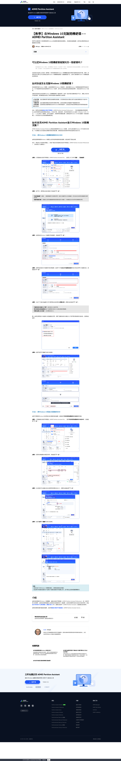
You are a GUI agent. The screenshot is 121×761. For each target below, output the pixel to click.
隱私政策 (95, 739)
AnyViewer (95, 709)
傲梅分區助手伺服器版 (57, 608)
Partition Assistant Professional (58, 707)
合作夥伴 (78, 722)
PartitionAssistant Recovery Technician (59, 722)
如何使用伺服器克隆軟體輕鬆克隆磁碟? (42, 660)
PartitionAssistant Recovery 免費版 (58, 717)
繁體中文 (24, 710)
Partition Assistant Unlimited (57, 712)
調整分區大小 (50, 604)
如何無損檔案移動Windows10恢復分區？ (42, 650)
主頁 (33, 28)
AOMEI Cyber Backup (97, 707)
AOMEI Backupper (96, 704)
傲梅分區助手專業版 (47, 110)
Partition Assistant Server (56, 709)
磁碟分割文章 (78, 712)
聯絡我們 (78, 724)
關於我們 (78, 727)
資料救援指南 (78, 707)
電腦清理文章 (78, 717)
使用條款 (99, 739)
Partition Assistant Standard (57, 704)
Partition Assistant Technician (57, 714)
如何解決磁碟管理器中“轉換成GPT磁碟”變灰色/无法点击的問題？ (75, 651)
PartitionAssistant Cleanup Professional (59, 727)
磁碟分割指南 (78, 704)
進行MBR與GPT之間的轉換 (38, 604)
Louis (39, 46)
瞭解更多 (44, 759)
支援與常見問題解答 (80, 719)
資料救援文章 (78, 714)
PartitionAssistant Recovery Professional (59, 720)
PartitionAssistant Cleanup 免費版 (58, 725)
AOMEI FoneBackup (96, 712)
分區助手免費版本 (37, 28)
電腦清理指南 (78, 709)
